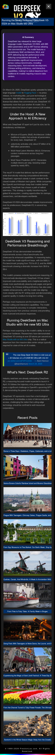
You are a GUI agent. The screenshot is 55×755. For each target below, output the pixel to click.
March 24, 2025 (35, 363)
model (18, 92)
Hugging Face (30, 92)
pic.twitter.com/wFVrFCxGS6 (20, 360)
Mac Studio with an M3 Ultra (15, 339)
